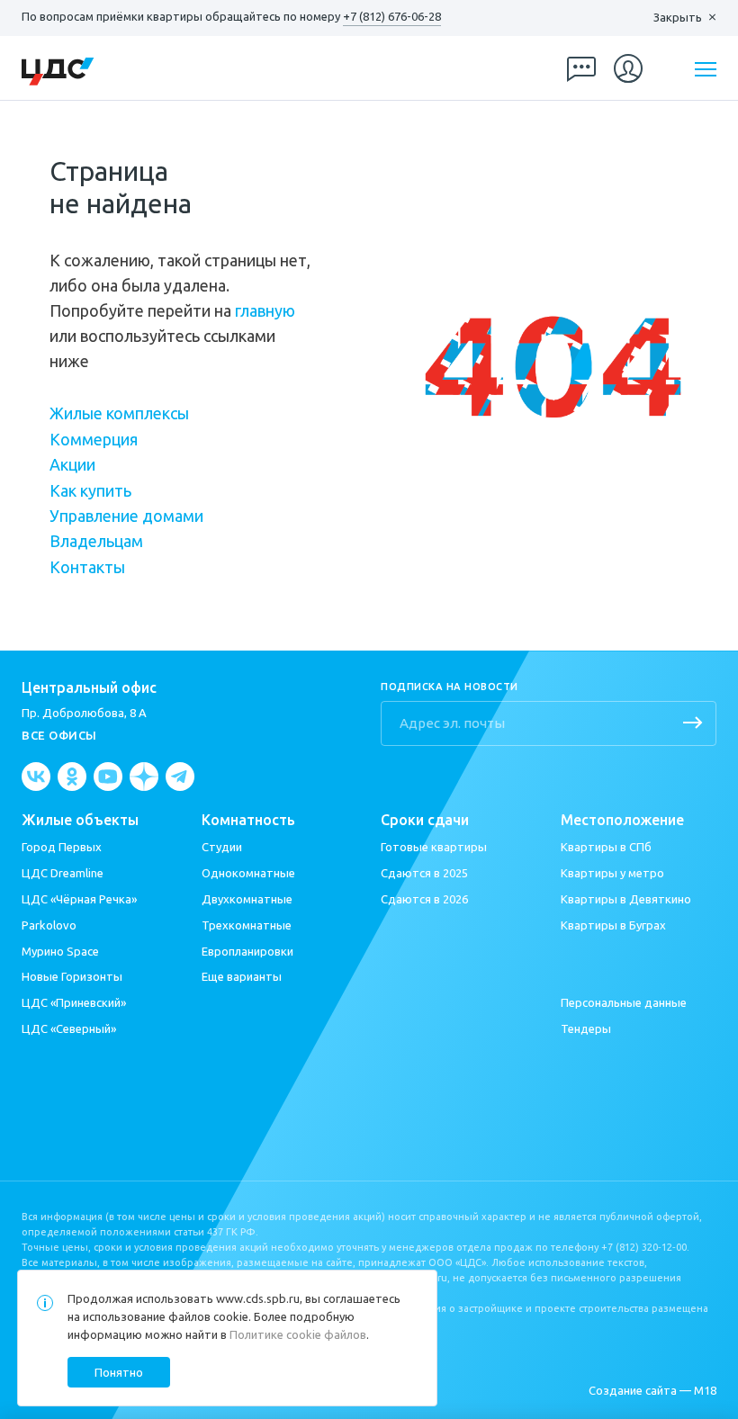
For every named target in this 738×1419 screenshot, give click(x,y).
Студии (222, 846)
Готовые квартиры (434, 846)
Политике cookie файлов (298, 1334)
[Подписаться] (693, 724)
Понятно (118, 1372)
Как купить (90, 490)
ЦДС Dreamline (63, 873)
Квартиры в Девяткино (626, 899)
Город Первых (62, 846)
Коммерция (94, 439)
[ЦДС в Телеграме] (180, 776)
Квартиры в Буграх (613, 925)
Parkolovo (49, 925)
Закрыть (677, 17)
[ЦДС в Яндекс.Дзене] (144, 776)
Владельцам (96, 541)
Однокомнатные (248, 873)
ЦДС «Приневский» (74, 1002)
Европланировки (247, 951)
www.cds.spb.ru (258, 1298)
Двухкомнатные (247, 899)
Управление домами (126, 516)
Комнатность (248, 820)
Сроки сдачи (425, 820)
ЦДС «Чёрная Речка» (79, 899)
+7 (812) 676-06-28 (392, 16)
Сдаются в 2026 (424, 899)
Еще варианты (242, 976)
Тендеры (586, 1028)
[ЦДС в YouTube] (108, 776)
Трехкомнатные (247, 925)
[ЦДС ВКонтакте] (36, 776)
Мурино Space (60, 951)
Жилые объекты (80, 820)
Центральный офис (89, 688)
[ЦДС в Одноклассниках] (72, 776)
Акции (72, 464)
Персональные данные (624, 1002)
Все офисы (59, 735)
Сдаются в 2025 (424, 873)
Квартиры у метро (612, 873)
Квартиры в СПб (606, 846)
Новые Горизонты (72, 976)
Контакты (87, 567)
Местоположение (622, 820)
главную (265, 310)
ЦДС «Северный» (69, 1028)
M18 (705, 1390)
